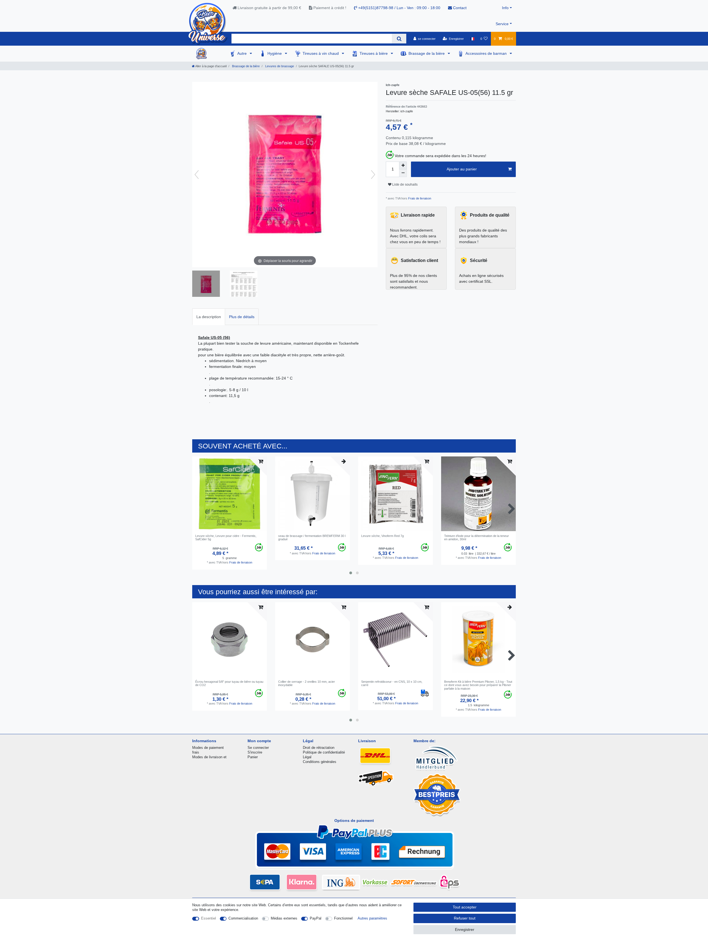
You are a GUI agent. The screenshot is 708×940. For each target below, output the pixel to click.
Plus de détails (241, 317)
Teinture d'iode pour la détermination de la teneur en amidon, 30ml (476, 537)
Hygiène (275, 53)
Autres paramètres (372, 918)
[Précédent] (196, 174)
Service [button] (502, 24)
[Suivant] (373, 174)
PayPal (315, 918)
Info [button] (505, 8)
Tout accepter (465, 907)
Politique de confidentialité (324, 752)
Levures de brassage (279, 66)
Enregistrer (464, 929)
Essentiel (208, 918)
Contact (459, 8)
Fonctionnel (343, 918)
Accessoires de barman (486, 53)
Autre (242, 53)
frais (195, 752)
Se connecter (258, 748)
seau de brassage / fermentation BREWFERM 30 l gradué (311, 537)
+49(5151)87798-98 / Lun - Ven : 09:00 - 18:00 (398, 8)
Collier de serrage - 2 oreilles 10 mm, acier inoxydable (306, 683)
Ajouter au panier (462, 169)
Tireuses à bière (374, 53)
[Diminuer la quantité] (403, 173)
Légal (307, 757)
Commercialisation (243, 918)
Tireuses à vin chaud (321, 53)
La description (208, 317)
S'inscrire (255, 752)
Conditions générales (319, 762)
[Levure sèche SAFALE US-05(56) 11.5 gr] (206, 284)
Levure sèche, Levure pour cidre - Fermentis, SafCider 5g (225, 537)
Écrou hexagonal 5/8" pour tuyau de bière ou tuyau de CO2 (229, 683)
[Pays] (472, 39)
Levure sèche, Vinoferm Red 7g (382, 535)
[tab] (208, 316)
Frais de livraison (419, 198)
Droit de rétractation (318, 748)
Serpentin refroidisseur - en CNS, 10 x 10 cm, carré (391, 683)
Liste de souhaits (404, 184)
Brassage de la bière (427, 53)
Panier (253, 757)
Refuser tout (464, 918)
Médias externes (284, 918)
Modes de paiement (208, 748)
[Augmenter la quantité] (403, 165)
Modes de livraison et (209, 757)
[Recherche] (399, 38)
